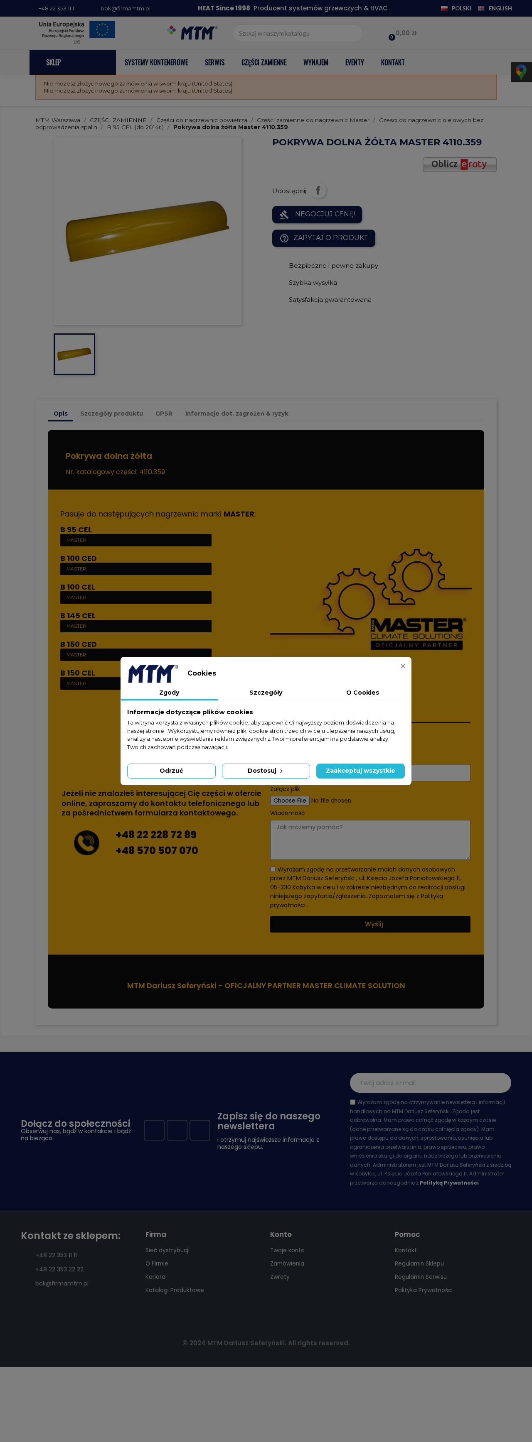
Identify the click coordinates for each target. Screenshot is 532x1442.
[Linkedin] (200, 1130)
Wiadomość (287, 813)
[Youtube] (177, 1130)
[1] (500, 1083)
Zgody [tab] (169, 692)
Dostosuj (263, 770)
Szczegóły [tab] (265, 692)
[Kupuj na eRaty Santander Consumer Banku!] (460, 164)
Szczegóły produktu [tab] (111, 413)
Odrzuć (171, 770)
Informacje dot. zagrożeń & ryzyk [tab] (236, 413)
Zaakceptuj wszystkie (360, 770)
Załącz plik (285, 789)
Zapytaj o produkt (323, 238)
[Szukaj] (353, 33)
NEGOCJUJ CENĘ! (317, 215)
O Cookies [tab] (362, 692)
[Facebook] (154, 1130)
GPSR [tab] (163, 413)
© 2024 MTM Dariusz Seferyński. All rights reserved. (266, 1343)
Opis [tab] (61, 413)
